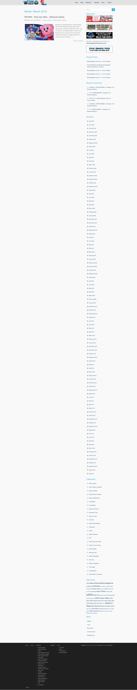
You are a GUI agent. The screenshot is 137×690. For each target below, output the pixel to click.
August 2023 (92, 146)
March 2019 (92, 335)
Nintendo (102, 606)
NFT (90, 538)
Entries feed (90, 628)
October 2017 (92, 386)
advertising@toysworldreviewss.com (96, 43)
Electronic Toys (93, 516)
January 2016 (92, 455)
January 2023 (92, 172)
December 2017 (93, 382)
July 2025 (91, 121)
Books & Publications (94, 498)
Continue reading (77, 40)
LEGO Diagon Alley (110, 595)
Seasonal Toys (92, 552)
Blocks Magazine (106, 583)
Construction (89, 588)
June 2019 (91, 324)
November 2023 (93, 135)
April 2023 (91, 161)
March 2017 (92, 408)
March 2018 (92, 372)
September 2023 (93, 143)
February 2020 (92, 299)
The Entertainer (62, 651)
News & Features (93, 534)
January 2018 (92, 379)
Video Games (93, 611)
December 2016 (93, 419)
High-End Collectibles (94, 523)
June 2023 (91, 154)
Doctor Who (110, 588)
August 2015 (92, 470)
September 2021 (93, 230)
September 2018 (93, 357)
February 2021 (92, 255)
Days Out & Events (94, 509)
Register (89, 621)
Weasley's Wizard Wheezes (92, 613)
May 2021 (91, 244)
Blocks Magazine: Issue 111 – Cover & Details (98, 74)
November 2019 (93, 306)
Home (27, 645)
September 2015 (93, 466)
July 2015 (91, 473)
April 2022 (91, 204)
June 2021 (91, 241)
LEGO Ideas (89, 603)
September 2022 (93, 186)
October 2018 (92, 353)
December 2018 (93, 346)
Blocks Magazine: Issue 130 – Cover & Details (98, 61)
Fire (87, 591)
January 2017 (92, 415)
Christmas (96, 586)
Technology (92, 567)
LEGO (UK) (61, 647)
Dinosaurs (102, 588)
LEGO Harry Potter (102, 598)
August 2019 (92, 317)
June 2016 (91, 437)
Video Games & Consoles (60, 20)
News (97, 606)
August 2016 (92, 430)
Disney (106, 589)
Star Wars (95, 608)
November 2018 (93, 350)
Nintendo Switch (109, 606)
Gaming (94, 591)
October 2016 (92, 422)
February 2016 (92, 452)
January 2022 (92, 215)
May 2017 (91, 401)
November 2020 (93, 266)
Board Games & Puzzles (95, 494)
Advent (92, 583)
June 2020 (91, 284)
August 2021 (92, 234)
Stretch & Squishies (94, 563)
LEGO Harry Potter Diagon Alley (105, 600)
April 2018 (91, 368)
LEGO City (96, 595)
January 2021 (92, 259)
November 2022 (93, 179)
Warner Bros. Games (108, 611)
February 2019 (92, 339)
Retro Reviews (92, 549)
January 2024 (92, 128)
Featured (91, 520)
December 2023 (93, 132)
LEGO (90, 530)
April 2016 (91, 444)
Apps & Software (93, 490)
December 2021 (93, 219)
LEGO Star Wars (97, 603)
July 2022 (91, 194)
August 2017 (92, 393)
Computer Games (109, 586)
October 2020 (92, 270)
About (32, 645)
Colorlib (100, 645)
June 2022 (91, 197)
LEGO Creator (103, 595)
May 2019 (91, 328)
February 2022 (92, 212)
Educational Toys (93, 512)
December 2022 (93, 175)
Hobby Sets (92, 527)
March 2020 (92, 295)
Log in (88, 624)
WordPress (110, 645)
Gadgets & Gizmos (42, 667)
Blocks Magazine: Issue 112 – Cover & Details (98, 70)
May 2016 (91, 441)
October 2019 (92, 310)
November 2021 (93, 223)
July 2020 (91, 281)
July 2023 (91, 150)
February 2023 (92, 168)
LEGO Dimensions (90, 598)
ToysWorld (38, 20)
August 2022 (92, 190)
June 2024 (91, 125)
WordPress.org (91, 635)
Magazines (90, 606)
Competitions (92, 505)
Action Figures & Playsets (95, 487)
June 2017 (91, 397)
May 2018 (91, 364)
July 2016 (91, 433)
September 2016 (93, 426)
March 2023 (92, 164)
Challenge (89, 586)
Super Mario (101, 608)
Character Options (63, 652)
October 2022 (92, 183)
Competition (102, 586)
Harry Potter (101, 591)
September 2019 (93, 313)
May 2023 (91, 157)
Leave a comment (47, 20)
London (103, 603)
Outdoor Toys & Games (95, 545)
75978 (88, 583)
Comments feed (91, 631)
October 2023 (92, 139)
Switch (106, 608)
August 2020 (92, 277)
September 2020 (93, 273)
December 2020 (93, 263)
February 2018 (92, 375)
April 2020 (91, 292)
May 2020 (91, 288)
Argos (60, 649)
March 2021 (92, 252)
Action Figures (92, 483)
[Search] (113, 9)
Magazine (109, 603)
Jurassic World (109, 591)
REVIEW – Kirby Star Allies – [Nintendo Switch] (44, 16)
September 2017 (93, 390)
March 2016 (92, 448)
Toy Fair (109, 608)
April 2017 (91, 404)
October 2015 (92, 462)
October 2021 (92, 226)
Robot (90, 608)
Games (89, 591)
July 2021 (91, 237)
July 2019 (91, 321)
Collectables (92, 501)
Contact (27, 687)
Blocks (97, 583)
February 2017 (92, 412)
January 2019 (92, 343)
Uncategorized (92, 570)
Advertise (53, 645)
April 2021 (91, 248)
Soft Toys (91, 560)
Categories (38, 645)
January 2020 (92, 303)
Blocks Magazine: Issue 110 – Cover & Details (98, 77)
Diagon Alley (96, 589)
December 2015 (93, 459)
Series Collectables (94, 556)
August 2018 (92, 361)
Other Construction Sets (95, 541)
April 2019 (91, 332)
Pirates (87, 608)
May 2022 (91, 201)
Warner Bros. (101, 611)
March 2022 (92, 208)
